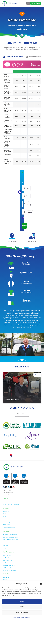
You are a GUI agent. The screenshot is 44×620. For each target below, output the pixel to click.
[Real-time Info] (12, 236)
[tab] (13, 57)
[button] (41, 584)
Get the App (32, 241)
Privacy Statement (25, 617)
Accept (22, 601)
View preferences (22, 612)
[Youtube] (13, 487)
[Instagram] (6, 487)
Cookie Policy (16, 617)
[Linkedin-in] (9, 487)
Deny (22, 607)
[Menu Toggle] (28, 3)
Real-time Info (12, 241)
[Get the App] (32, 236)
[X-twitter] (11, 487)
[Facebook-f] (4, 487)
